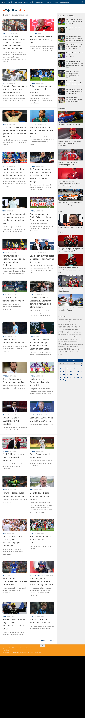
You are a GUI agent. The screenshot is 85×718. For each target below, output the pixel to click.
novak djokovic (74, 344)
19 (67, 374)
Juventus (74, 332)
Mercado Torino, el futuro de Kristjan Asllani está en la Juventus (74, 21)
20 (71, 374)
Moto (26, 2)
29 (78, 377)
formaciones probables (69, 327)
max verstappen (66, 336)
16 (81, 371)
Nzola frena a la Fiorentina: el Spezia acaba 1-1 (39, 382)
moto (4, 83)
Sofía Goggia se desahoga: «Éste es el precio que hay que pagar (41, 581)
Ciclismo (48, 2)
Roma (76, 349)
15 (78, 371)
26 (67, 377)
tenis (66, 352)
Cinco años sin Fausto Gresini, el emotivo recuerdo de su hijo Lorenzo (70, 230)
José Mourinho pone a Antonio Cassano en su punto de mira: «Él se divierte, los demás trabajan (40, 175)
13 (71, 371)
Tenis (31, 2)
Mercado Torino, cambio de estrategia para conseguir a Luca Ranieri (74, 55)
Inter (76, 329)
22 (78, 374)
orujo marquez (70, 346)
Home (3, 2)
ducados (61, 324)
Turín (70, 352)
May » (65, 380)
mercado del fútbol (73, 339)
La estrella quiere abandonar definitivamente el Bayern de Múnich (74, 99)
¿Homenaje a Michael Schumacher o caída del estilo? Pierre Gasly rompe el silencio (69, 184)
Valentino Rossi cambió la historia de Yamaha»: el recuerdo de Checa (14, 89)
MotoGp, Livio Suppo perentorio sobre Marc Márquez (40, 496)
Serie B (62, 352)
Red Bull (72, 349)
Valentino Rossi (76, 352)
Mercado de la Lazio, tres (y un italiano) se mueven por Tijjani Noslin (74, 46)
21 (74, 374)
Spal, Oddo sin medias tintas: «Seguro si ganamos (13, 457)
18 (64, 374)
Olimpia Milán (62, 346)
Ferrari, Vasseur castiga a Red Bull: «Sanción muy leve (41, 39)
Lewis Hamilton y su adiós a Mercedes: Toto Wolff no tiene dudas (42, 259)
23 (81, 374)
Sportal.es (38, 652)
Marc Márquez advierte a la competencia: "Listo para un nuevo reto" (70, 270)
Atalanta (60, 319)
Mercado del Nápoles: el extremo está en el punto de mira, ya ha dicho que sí (74, 38)
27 (71, 377)
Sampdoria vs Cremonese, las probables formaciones (14, 581)
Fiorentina (74, 324)
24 (60, 377)
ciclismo (79, 322)
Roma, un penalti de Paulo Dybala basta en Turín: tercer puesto (40, 217)
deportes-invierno (37, 575)
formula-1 (33, 33)
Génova (72, 329)
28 (74, 377)
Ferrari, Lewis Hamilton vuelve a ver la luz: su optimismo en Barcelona (69, 144)
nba (70, 344)
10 (60, 371)
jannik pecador (64, 332)
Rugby (55, 2)
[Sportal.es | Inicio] (13, 9)
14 (74, 371)
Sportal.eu (23, 652)
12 (67, 371)
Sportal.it (16, 652)
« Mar (60, 380)
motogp (66, 344)
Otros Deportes (65, 2)
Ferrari (68, 324)
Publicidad (5, 650)
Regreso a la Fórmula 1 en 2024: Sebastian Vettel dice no (42, 130)
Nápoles (80, 344)
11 (63, 371)
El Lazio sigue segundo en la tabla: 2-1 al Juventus (40, 89)
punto (67, 348)
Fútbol (9, 2)
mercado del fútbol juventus (73, 341)
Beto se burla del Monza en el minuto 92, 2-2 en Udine (41, 539)
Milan (60, 344)
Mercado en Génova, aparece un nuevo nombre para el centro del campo (74, 83)
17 (60, 374)
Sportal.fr (31, 652)
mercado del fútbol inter (63, 341)
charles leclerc (73, 322)
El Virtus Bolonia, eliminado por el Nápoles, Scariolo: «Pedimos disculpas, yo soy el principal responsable (14, 42)
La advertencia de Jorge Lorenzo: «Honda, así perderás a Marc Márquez (14, 172)
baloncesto (7, 33)
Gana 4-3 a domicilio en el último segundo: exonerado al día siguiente (74, 91)
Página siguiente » (47, 640)
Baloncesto (39, 2)
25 (64, 377)
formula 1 (62, 329)
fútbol (68, 329)
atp (63, 319)
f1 (65, 324)
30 (81, 377)
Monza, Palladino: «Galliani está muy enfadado (11, 421)
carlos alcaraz (64, 322)
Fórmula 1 (18, 2)
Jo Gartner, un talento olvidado (69, 124)
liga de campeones (67, 334)
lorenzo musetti (75, 334)
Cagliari (74, 319)
